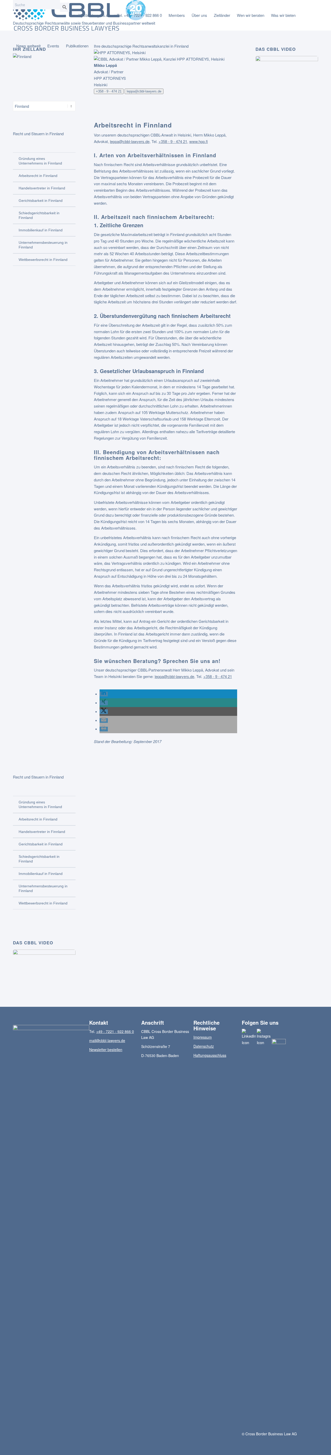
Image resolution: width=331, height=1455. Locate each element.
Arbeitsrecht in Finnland (38, 176)
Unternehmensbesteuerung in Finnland (43, 244)
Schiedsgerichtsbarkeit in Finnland (39, 215)
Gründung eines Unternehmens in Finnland (40, 160)
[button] (104, 694)
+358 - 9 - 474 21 (109, 91)
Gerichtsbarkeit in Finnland (41, 200)
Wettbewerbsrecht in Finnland (43, 260)
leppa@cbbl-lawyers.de (144, 91)
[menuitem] (91, 15)
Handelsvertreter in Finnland (42, 188)
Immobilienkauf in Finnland (41, 230)
